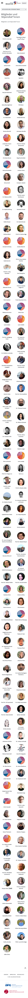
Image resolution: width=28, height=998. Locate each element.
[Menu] (2, 3)
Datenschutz (20, 974)
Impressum (13, 974)
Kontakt (6, 974)
